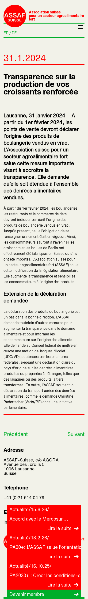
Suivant (76, 434)
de (14, 33)
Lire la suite (59, 528)
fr (6, 33)
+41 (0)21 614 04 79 (24, 497)
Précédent (16, 434)
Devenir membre (26, 594)
